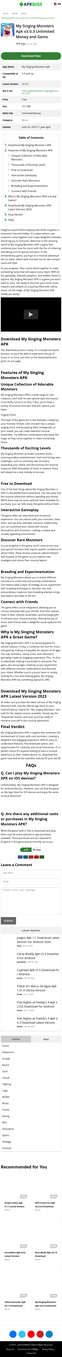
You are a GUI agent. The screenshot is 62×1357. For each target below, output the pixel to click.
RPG (4, 1122)
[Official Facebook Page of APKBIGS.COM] (13, 1334)
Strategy (6, 1141)
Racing (5, 1116)
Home (6, 13)
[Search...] (49, 2)
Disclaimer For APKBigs (28, 1349)
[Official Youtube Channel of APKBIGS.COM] (31, 1334)
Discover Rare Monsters (25, 180)
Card (4, 1071)
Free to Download (22, 170)
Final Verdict (15, 214)
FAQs (11, 220)
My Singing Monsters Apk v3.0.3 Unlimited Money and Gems (28, 18)
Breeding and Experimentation (29, 186)
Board (5, 1064)
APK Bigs (21, 43)
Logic (5, 1090)
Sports (5, 1135)
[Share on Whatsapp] (41, 857)
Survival (6, 1148)
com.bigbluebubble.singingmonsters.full (40, 92)
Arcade (6, 1058)
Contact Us (31, 1353)
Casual (5, 1077)
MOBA (6, 1096)
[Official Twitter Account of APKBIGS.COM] (22, 1334)
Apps (46, 1039)
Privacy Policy (48, 1349)
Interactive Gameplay (24, 175)
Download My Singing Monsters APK (29, 145)
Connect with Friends (24, 191)
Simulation (8, 1128)
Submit (8, 920)
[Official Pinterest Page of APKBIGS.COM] (40, 1334)
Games (15, 13)
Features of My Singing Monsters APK (30, 150)
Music (24, 13)
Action (5, 1045)
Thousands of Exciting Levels (28, 165)
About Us (10, 1349)
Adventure (8, 1052)
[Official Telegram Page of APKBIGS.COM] (49, 1334)
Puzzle (5, 1109)
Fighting (6, 1084)
